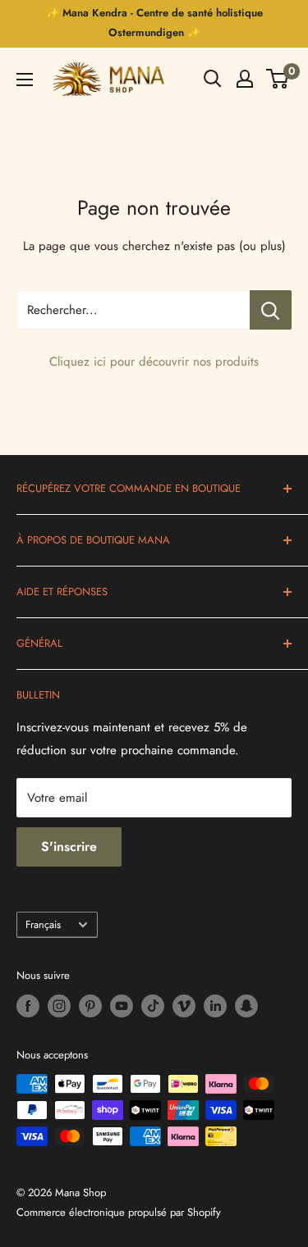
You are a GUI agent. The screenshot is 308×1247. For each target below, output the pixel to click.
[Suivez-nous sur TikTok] (152, 1005)
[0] (278, 79)
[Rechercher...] (271, 310)
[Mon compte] (245, 79)
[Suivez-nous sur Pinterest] (90, 1005)
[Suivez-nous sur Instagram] (59, 1005)
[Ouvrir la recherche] (213, 79)
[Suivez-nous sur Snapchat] (246, 1005)
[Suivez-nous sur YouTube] (121, 1005)
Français (43, 924)
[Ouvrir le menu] (24, 79)
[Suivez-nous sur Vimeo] (183, 1005)
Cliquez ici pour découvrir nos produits (154, 362)
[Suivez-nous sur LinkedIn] (215, 1005)
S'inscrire (69, 846)
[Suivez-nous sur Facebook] (27, 1005)
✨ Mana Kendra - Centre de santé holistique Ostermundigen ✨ (154, 22)
